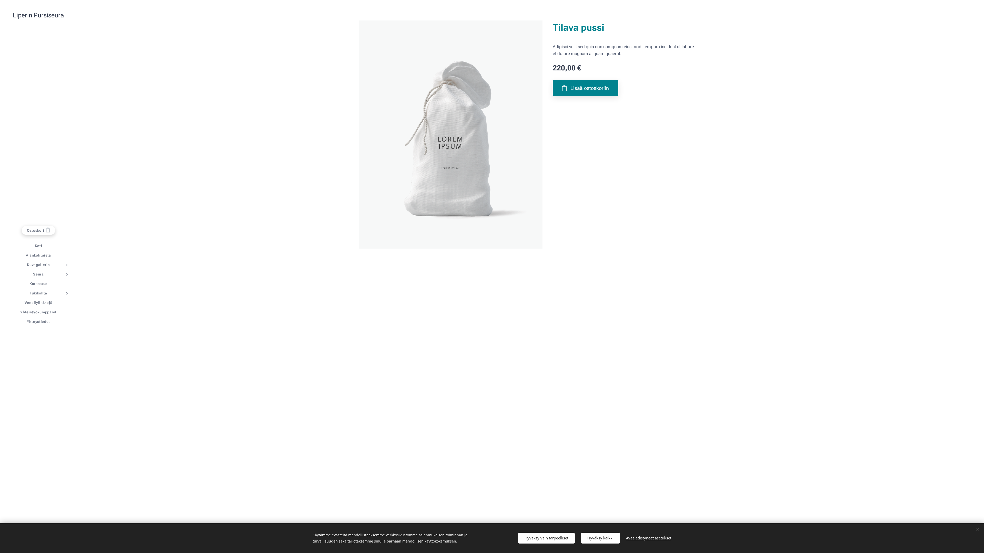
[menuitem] (38, 246)
